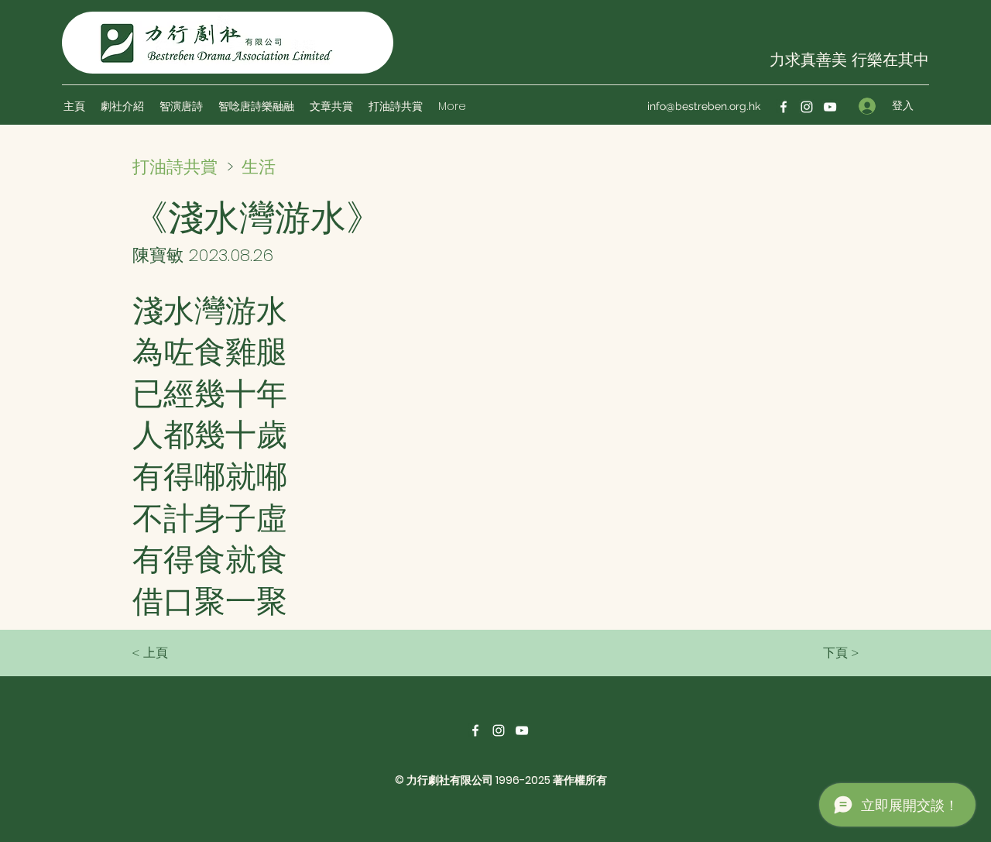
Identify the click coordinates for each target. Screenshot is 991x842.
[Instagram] (806, 107)
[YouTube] (830, 107)
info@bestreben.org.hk (703, 106)
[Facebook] (783, 107)
